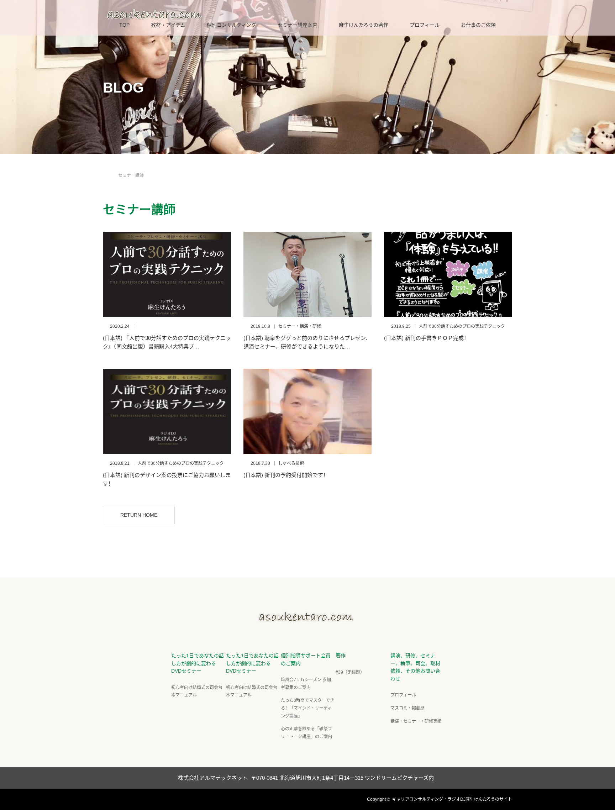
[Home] (105, 167)
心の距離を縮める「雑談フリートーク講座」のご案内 (306, 732)
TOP (124, 25)
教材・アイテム (168, 25)
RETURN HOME (138, 515)
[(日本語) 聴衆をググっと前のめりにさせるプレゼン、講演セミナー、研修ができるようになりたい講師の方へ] (307, 274)
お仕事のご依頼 (478, 25)
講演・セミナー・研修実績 (416, 721)
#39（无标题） (350, 672)
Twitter (108, 798)
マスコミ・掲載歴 (407, 708)
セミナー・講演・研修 (299, 326)
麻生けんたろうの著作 (363, 25)
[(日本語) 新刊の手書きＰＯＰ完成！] (448, 274)
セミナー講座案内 (297, 25)
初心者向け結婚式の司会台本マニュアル (196, 691)
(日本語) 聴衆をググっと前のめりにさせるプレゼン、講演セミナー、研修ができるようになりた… (307, 342)
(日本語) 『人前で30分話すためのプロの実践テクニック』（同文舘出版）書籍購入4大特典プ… (167, 342)
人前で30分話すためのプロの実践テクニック (462, 326)
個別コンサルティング (231, 25)
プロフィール (425, 25)
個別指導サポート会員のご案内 (306, 659)
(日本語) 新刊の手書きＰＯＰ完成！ (426, 338)
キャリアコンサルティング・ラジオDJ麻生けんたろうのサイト (452, 799)
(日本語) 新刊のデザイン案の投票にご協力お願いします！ (167, 479)
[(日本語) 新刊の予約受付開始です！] (307, 411)
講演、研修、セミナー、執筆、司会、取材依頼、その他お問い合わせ (415, 667)
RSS (145, 798)
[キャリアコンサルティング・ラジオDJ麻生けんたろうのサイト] (307, 620)
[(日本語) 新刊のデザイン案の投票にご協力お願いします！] (167, 411)
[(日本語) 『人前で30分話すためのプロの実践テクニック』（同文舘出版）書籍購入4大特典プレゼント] (167, 274)
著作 (341, 655)
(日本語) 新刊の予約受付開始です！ (285, 475)
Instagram (133, 798)
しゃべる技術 (291, 463)
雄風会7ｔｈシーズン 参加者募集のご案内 (306, 683)
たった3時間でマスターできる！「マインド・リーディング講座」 (307, 708)
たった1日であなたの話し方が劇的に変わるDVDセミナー (197, 663)
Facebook (120, 798)
